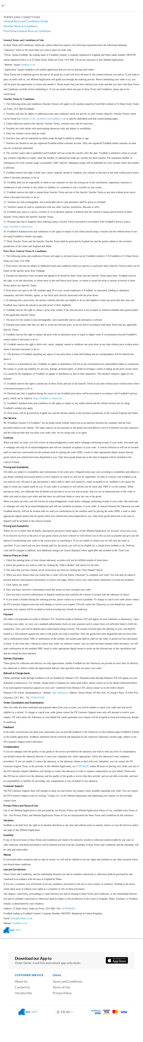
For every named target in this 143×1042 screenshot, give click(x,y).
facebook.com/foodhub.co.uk (51, 118)
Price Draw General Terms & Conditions (27, 31)
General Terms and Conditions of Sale (25, 21)
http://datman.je (60, 692)
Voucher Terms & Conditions (20, 26)
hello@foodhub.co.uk (21, 918)
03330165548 (37, 697)
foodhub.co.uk (28, 64)
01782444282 (82, 766)
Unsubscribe (23, 993)
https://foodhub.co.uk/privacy (18, 226)
